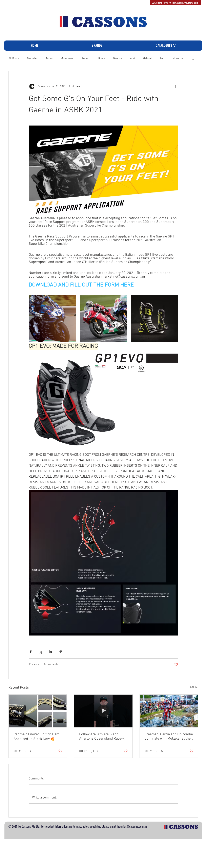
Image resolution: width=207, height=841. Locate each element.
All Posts (13, 58)
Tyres (49, 58)
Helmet (147, 58)
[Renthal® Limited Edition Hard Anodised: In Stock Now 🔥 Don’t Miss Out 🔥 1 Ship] (38, 711)
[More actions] (175, 86)
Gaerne (117, 58)
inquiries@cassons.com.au (132, 826)
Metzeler (32, 58)
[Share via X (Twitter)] (40, 652)
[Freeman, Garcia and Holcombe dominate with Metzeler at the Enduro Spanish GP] (169, 711)
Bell (162, 58)
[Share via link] (60, 652)
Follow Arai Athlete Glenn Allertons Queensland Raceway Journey (103, 736)
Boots (101, 58)
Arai (132, 58)
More (175, 58)
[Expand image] (52, 318)
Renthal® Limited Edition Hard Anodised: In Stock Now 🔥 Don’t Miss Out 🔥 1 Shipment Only (37, 736)
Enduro (86, 58)
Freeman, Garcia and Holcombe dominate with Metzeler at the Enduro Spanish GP (169, 736)
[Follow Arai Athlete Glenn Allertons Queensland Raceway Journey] (103, 711)
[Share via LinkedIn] (50, 652)
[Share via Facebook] (31, 652)
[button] (165, 45)
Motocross (67, 58)
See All (194, 687)
